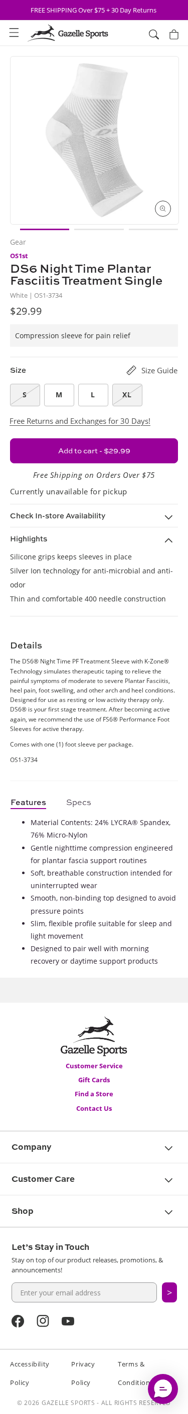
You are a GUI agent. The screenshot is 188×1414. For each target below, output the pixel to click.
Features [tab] (28, 802)
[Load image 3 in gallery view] (153, 229)
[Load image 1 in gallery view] (44, 229)
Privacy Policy (83, 1373)
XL (127, 394)
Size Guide (159, 370)
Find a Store (94, 1093)
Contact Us (94, 1108)
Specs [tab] (78, 802)
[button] (14, 33)
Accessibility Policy (30, 1373)
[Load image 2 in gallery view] (98, 229)
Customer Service (94, 1065)
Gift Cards (94, 1079)
